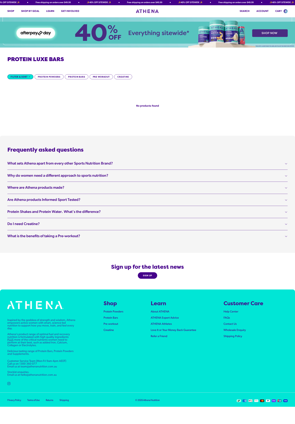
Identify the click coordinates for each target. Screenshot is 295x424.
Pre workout (101, 76)
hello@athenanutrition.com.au (39, 375)
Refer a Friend (159, 336)
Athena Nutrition (151, 400)
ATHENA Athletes (161, 324)
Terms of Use (33, 400)
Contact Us (230, 324)
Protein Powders (49, 76)
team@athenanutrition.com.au (39, 366)
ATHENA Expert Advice (165, 318)
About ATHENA (160, 311)
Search (245, 11)
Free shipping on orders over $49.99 (47, 2)
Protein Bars (76, 76)
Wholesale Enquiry (235, 330)
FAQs (227, 318)
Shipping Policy (233, 336)
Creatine (123, 76)
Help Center (231, 311)
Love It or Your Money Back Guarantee (173, 330)
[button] (12, 11)
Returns (49, 400)
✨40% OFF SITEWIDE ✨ (93, 2)
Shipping (64, 400)
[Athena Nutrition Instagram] (8, 383)
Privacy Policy (14, 400)
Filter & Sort (19, 76)
